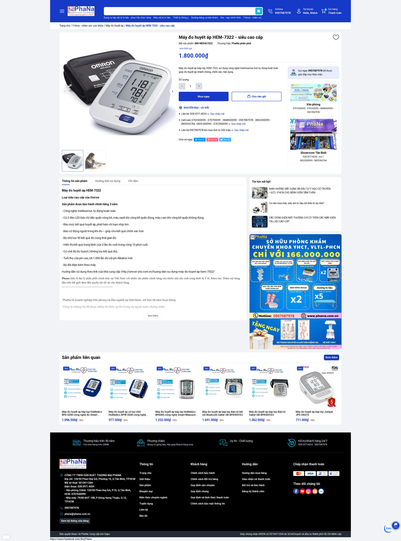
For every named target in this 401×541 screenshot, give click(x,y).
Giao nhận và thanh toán (256, 479)
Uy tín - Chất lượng (241, 440)
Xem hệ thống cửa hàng (75, 520)
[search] (258, 11)
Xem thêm (331, 357)
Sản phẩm (145, 485)
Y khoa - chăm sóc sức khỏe (257, 17)
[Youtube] (302, 491)
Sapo (107, 534)
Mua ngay (204, 96)
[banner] (295, 291)
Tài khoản (310, 11)
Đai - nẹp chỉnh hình (231, 17)
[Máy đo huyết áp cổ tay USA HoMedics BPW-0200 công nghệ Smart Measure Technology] (130, 387)
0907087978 (72, 507)
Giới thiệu (144, 479)
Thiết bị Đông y (181, 17)
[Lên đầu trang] (395, 516)
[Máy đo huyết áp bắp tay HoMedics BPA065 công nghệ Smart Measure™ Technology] (177, 387)
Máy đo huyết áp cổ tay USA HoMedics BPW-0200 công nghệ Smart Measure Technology (127, 414)
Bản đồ (143, 515)
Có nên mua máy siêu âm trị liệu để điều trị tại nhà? (296, 203)
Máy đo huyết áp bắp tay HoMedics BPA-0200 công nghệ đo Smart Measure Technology (82, 414)
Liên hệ (143, 509)
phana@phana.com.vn (77, 513)
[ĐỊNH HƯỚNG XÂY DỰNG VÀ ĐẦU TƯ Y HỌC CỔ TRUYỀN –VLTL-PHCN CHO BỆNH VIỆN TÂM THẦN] (260, 193)
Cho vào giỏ (259, 96)
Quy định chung (200, 491)
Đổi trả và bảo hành (253, 485)
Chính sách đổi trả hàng (204, 479)
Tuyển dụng (146, 503)
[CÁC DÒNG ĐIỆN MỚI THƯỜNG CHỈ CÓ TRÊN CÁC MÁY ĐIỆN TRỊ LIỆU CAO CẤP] (260, 222)
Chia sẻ (201, 140)
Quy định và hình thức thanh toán (210, 497)
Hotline (283, 11)
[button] (172, 91)
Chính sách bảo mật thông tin (208, 503)
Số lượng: (184, 79)
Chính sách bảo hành (203, 473)
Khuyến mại (146, 491)
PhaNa (84, 534)
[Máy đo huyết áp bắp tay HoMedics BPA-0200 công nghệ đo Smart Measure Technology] (83, 387)
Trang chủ (65, 25)
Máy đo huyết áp (115, 25)
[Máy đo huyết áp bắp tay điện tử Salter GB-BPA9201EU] (270, 387)
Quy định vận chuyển (203, 485)
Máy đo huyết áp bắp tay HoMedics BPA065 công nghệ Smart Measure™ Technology (176, 414)
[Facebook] (296, 491)
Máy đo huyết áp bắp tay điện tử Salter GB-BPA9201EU (267, 413)
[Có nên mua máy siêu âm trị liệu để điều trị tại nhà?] (260, 207)
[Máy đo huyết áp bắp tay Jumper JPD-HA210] (317, 387)
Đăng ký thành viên (253, 491)
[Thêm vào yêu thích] (336, 37)
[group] (119, 92)
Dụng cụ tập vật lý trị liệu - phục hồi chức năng (127, 17)
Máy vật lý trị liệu (162, 17)
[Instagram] (309, 491)
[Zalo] (321, 491)
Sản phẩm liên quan (81, 357)
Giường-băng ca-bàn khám (204, 17)
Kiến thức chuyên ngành (153, 497)
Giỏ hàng (333, 11)
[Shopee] (315, 491)
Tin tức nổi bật (261, 181)
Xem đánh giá (186, 48)
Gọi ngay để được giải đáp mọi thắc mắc (315, 72)
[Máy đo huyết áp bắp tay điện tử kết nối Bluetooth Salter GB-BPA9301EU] (224, 387)
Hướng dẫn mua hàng (254, 473)
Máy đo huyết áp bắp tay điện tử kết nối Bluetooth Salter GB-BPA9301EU (222, 413)
